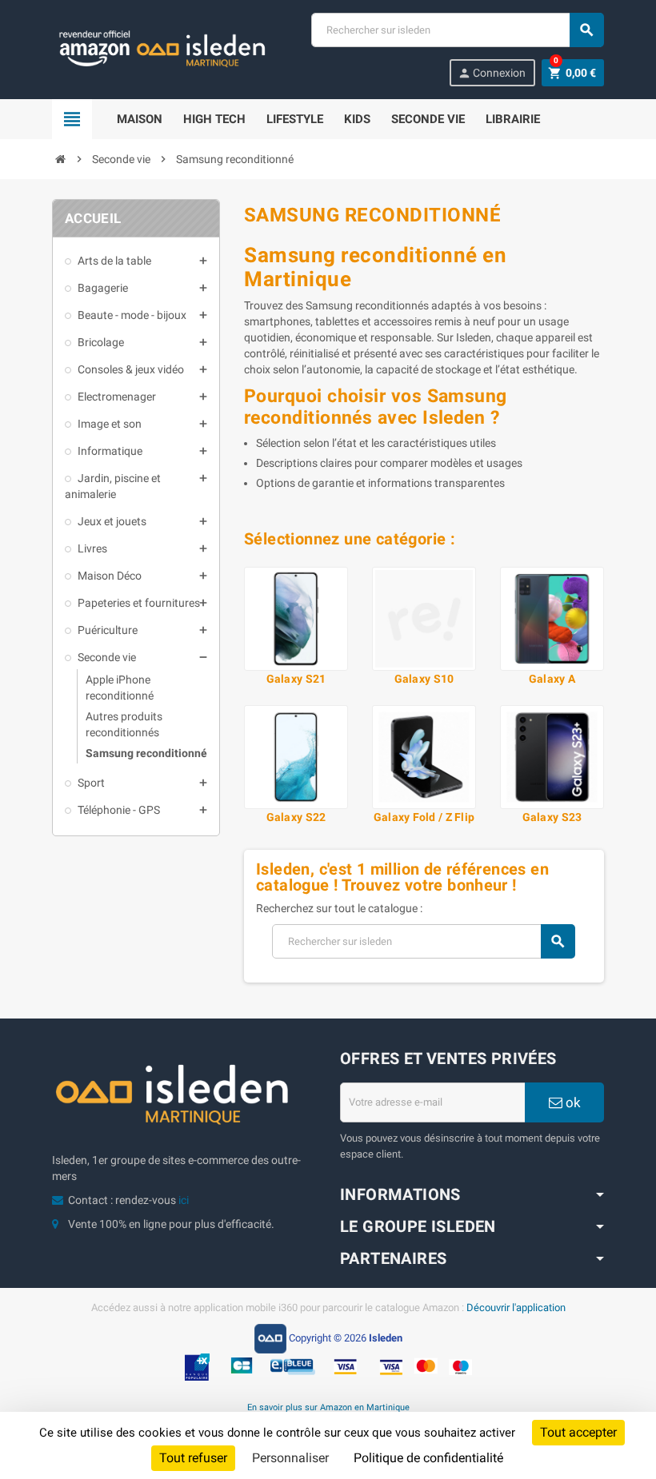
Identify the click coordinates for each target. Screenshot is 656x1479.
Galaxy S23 (552, 817)
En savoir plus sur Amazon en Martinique (328, 1407)
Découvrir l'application (516, 1308)
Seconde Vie (428, 119)
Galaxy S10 (424, 678)
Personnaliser (290, 1457)
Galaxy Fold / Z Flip (424, 817)
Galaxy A (552, 678)
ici (183, 1200)
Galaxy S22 (296, 817)
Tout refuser (193, 1457)
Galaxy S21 (296, 678)
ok (571, 1102)
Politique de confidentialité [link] (428, 1457)
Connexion (492, 73)
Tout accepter (578, 1432)
